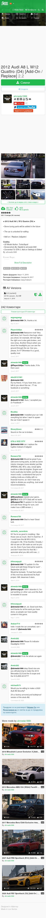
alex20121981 (16, 377)
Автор (25, 362)
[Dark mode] (39, 9)
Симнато (9, 209)
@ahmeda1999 (17, 320)
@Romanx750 (17, 502)
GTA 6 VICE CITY (18, 441)
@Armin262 (16, 656)
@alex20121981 (17, 400)
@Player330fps (17, 365)
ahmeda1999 (20, 96)
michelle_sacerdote (19, 531)
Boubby (14, 411)
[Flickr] (21, 99)
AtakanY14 (15, 623)
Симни (25, 82)
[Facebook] (18, 99)
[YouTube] (24, 99)
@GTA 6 (14, 499)
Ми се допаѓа (24, 209)
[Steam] (27, 99)
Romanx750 (16, 456)
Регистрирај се (10, 709)
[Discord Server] (30, 99)
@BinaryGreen (17, 497)
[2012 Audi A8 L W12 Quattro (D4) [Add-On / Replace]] (23, 165)
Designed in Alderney (9, 906)
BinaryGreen (16, 429)
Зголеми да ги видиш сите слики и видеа (23, 202)
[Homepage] (15, 99)
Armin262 (15, 638)
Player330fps (16, 329)
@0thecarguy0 (17, 589)
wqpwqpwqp (16, 317)
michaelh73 (16, 685)
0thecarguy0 (16, 561)
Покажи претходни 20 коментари (23, 311)
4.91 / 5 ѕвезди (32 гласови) (10, 215)
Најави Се (31, 707)
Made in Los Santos (9, 909)
